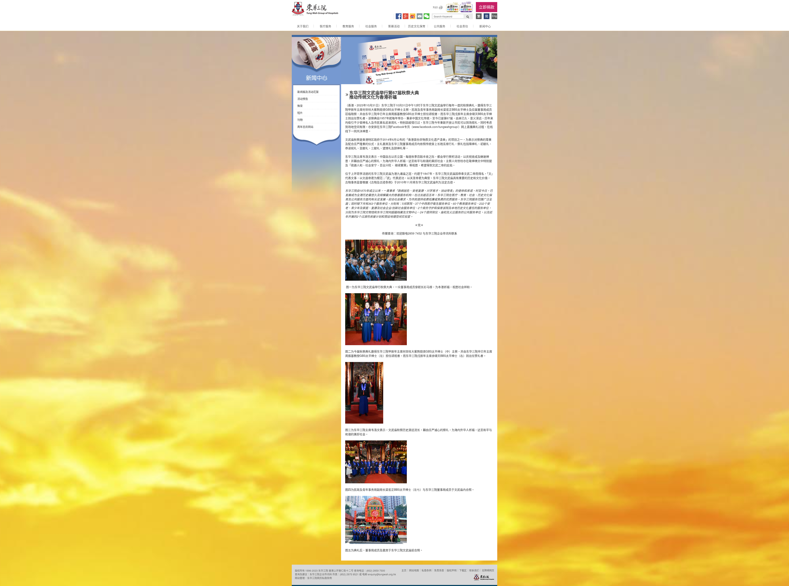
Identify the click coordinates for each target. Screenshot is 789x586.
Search (468, 16)
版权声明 (452, 570)
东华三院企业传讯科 (321, 574)
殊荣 (300, 106)
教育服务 (348, 26)
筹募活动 (394, 26)
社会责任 (462, 26)
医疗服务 (325, 26)
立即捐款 (486, 7)
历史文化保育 (416, 26)
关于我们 (302, 26)
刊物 (300, 120)
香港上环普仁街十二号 (341, 570)
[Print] (437, 7)
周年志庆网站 (305, 127)
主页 (403, 570)
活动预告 (302, 99)
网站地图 (414, 570)
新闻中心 (485, 26)
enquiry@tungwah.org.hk (382, 574)
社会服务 (371, 26)
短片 (300, 113)
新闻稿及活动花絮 (308, 92)
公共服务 (439, 26)
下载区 (463, 570)
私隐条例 (426, 570)
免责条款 (439, 570)
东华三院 (315, 9)
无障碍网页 (488, 570)
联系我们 (474, 570)
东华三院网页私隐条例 (319, 578)
